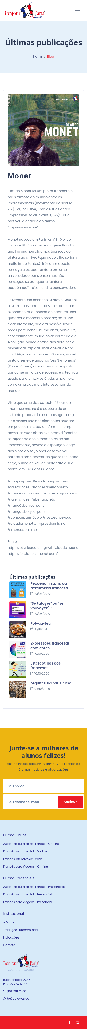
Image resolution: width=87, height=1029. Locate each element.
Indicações (11, 937)
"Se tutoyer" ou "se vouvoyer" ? (47, 606)
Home (37, 56)
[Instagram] (78, 1022)
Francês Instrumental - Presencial (27, 894)
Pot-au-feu (40, 623)
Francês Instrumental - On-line (25, 851)
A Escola (9, 922)
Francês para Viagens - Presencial (27, 902)
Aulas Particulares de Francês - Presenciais (34, 887)
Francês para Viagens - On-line (25, 866)
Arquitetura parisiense (50, 683)
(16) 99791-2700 (18, 998)
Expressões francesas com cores (50, 646)
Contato (9, 945)
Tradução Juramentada (20, 930)
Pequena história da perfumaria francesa (49, 586)
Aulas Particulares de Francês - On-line (31, 844)
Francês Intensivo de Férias (22, 859)
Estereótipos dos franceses (45, 666)
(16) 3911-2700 (16, 991)
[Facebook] (70, 1022)
